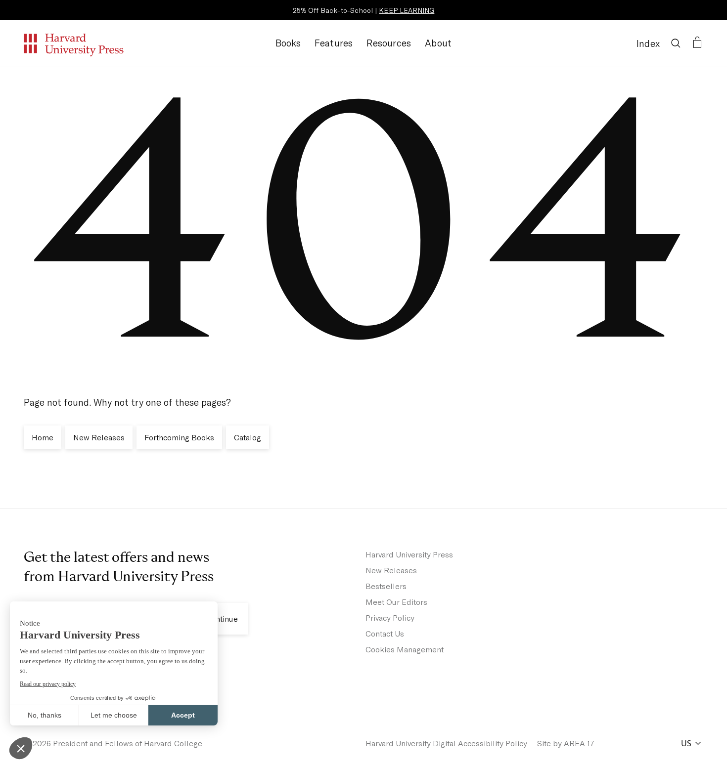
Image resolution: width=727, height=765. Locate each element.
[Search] (676, 43)
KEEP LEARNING (406, 10)
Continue (222, 618)
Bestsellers (386, 586)
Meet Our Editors (396, 601)
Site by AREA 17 (565, 743)
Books (288, 42)
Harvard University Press (409, 554)
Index (648, 43)
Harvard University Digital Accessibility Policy (446, 743)
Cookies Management (404, 649)
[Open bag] (697, 43)
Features (334, 42)
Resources (388, 42)
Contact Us (384, 633)
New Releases (391, 570)
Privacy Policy (389, 617)
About (438, 42)
